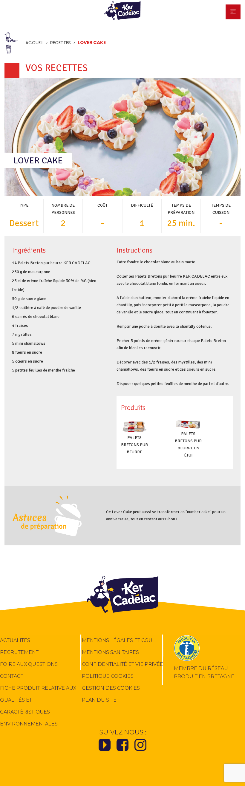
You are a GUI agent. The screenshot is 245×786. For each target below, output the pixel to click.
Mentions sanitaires (110, 652)
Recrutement (19, 652)
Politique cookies (108, 676)
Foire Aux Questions (29, 664)
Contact (11, 676)
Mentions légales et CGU (117, 640)
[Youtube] (105, 746)
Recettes (60, 42)
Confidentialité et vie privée (122, 664)
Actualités (15, 640)
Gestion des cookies (111, 688)
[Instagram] (140, 746)
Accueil (34, 42)
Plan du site (99, 700)
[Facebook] (122, 746)
